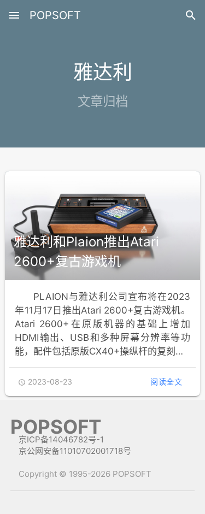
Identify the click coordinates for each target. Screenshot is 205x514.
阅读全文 (166, 381)
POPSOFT (55, 15)
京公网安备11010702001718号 (75, 451)
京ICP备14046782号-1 (61, 439)
